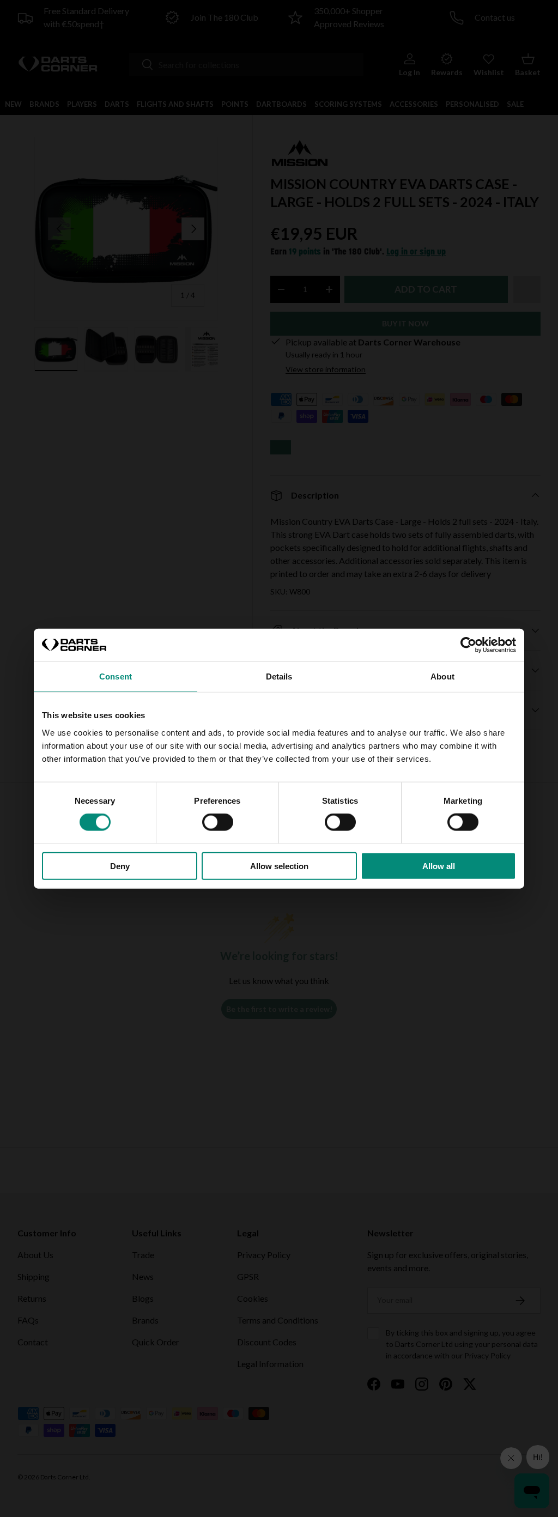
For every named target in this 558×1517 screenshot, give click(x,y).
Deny (120, 865)
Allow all (438, 865)
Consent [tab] (115, 676)
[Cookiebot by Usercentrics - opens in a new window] (468, 645)
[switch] (217, 822)
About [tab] (442, 676)
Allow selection (279, 865)
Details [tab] (279, 676)
